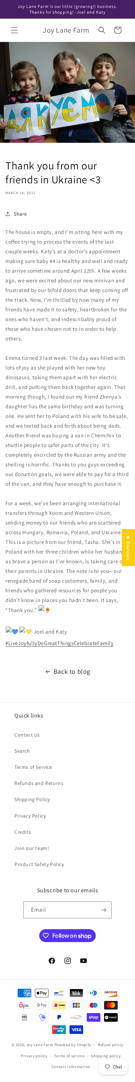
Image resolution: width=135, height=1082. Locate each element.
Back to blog (72, 671)
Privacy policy (34, 1055)
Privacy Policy (30, 816)
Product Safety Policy (39, 864)
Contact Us (27, 734)
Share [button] (20, 214)
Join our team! (31, 848)
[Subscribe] (103, 910)
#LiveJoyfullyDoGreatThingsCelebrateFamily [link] (59, 643)
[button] (14, 30)
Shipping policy (106, 1055)
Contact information (70, 1066)
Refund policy (110, 1044)
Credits (22, 832)
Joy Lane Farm (39, 1044)
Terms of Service (33, 767)
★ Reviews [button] (128, 547)
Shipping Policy (32, 799)
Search (22, 751)
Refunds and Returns (38, 783)
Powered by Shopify (72, 1044)
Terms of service (69, 1055)
